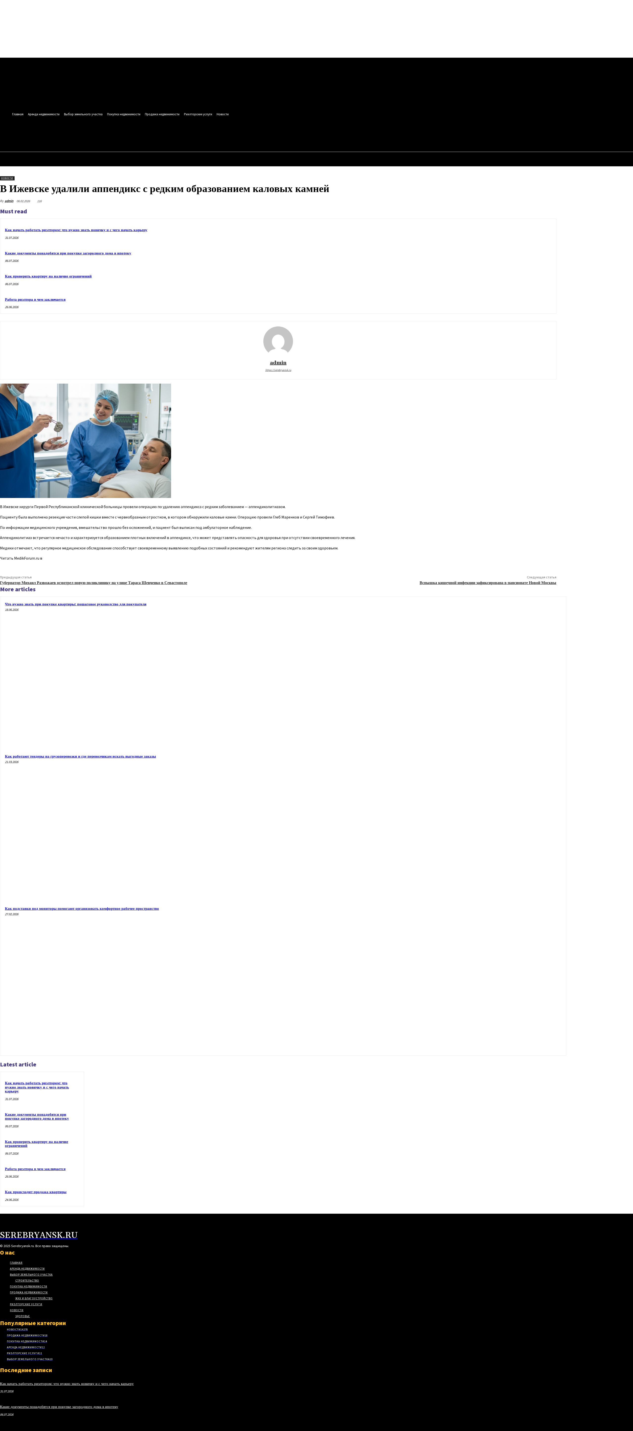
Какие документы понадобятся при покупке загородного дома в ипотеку (68, 253)
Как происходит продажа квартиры (36, 1192)
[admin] (278, 341)
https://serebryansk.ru (278, 370)
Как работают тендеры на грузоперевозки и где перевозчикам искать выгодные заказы (80, 756)
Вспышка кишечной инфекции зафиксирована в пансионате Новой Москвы (488, 582)
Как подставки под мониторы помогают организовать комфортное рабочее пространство (82, 908)
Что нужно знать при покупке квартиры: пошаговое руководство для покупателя (75, 604)
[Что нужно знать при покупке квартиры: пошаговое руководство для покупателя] (489, 673)
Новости (7, 178)
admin (9, 201)
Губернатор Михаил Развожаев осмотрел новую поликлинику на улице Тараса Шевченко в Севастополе (93, 582)
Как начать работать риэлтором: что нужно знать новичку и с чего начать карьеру (76, 230)
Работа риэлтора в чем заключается (35, 299)
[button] (214, 135)
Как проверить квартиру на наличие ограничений (48, 276)
